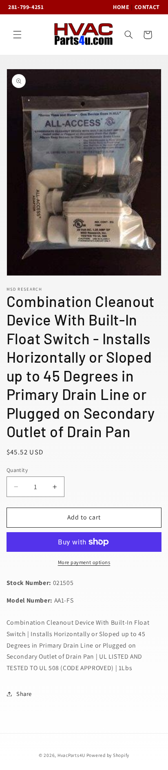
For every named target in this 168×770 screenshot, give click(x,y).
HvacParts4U (71, 755)
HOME (121, 7)
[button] (17, 34)
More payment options (84, 562)
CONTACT (147, 7)
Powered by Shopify (107, 755)
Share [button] (24, 694)
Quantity (17, 470)
